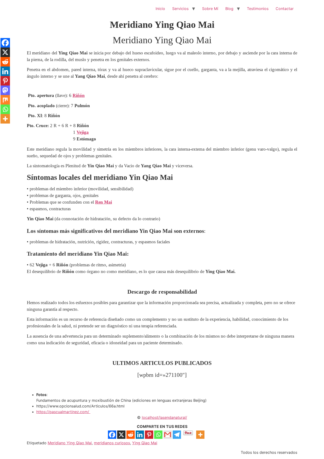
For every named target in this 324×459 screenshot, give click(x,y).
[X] (121, 434)
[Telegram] (177, 434)
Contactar (285, 8)
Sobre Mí (210, 8)
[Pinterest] (149, 434)
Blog (229, 8)
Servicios (180, 8)
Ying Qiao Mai (144, 442)
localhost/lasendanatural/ (164, 417)
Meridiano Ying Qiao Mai (70, 442)
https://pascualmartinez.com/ (63, 411)
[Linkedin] (140, 434)
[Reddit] (130, 434)
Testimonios (257, 8)
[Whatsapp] (158, 434)
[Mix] (5, 100)
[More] (200, 434)
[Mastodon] (5, 90)
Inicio (160, 8)
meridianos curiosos (112, 442)
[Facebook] (112, 434)
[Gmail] (167, 434)
